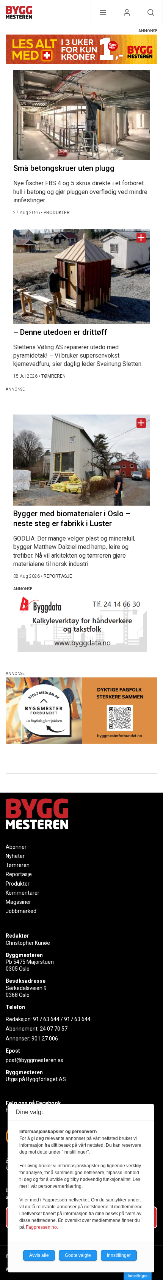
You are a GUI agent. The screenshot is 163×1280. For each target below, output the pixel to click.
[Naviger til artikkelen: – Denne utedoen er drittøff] (81, 276)
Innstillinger (137, 1276)
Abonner (16, 847)
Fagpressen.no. (42, 1227)
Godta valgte (78, 1255)
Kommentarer (22, 893)
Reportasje (19, 874)
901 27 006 (44, 1039)
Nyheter (15, 856)
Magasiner (18, 902)
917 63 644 (46, 1019)
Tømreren (18, 865)
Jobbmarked (21, 911)
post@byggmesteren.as (34, 1060)
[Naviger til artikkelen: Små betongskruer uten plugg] (81, 115)
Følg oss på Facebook (33, 1103)
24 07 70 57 (53, 1029)
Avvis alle (39, 1255)
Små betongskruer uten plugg (63, 168)
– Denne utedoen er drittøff (60, 332)
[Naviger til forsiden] (19, 13)
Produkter (18, 884)
